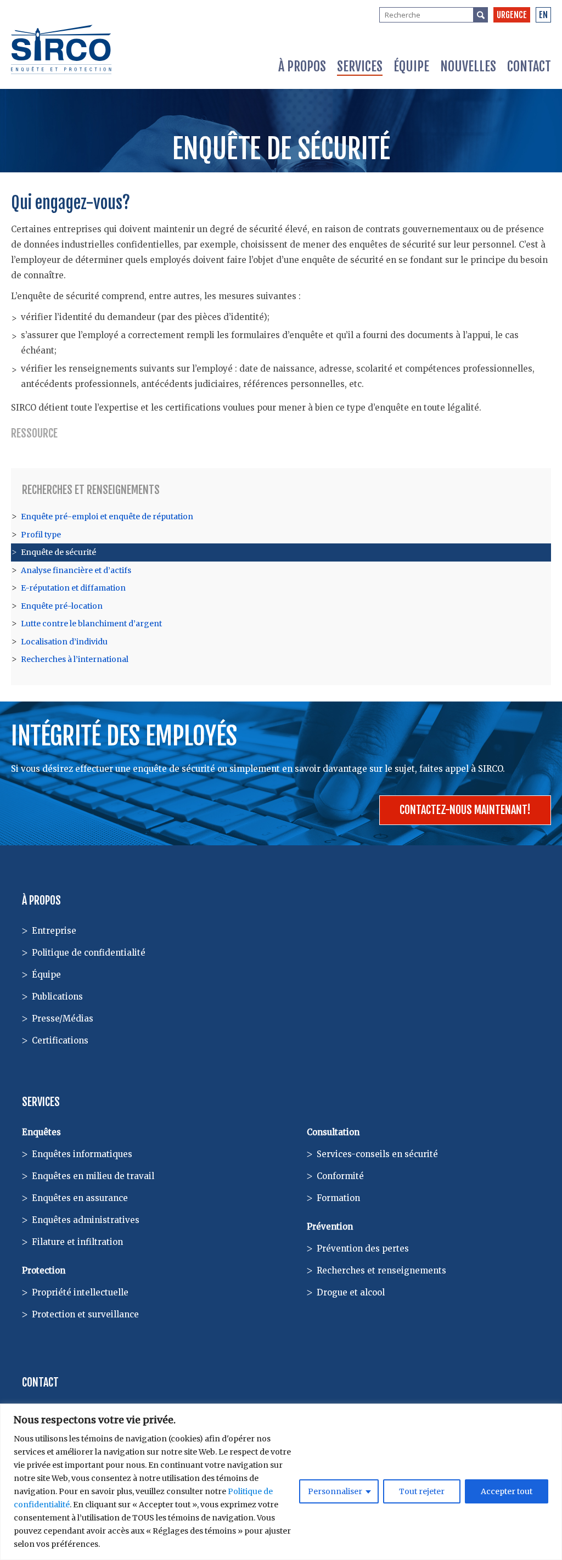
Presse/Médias (62, 1018)
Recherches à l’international (74, 659)
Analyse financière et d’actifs (76, 570)
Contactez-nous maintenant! (465, 810)
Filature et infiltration (77, 1242)
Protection (43, 1270)
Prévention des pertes (363, 1248)
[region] (281, 1482)
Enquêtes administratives (85, 1220)
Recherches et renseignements (91, 490)
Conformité (340, 1176)
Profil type (41, 535)
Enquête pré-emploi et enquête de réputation (107, 516)
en (543, 14)
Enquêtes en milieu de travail (93, 1176)
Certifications (60, 1040)
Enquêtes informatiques (82, 1154)
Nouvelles (468, 66)
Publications (57, 996)
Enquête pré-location (62, 606)
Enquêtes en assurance (80, 1198)
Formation (338, 1198)
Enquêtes (41, 1132)
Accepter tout (506, 1491)
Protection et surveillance (85, 1314)
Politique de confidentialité (88, 952)
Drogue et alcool (351, 1292)
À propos (302, 66)
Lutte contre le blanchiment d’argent (91, 624)
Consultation (333, 1132)
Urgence (512, 14)
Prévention (330, 1226)
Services (360, 66)
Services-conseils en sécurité (377, 1154)
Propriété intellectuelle (80, 1292)
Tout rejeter (422, 1491)
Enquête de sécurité (58, 552)
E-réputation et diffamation (73, 588)
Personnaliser (335, 1491)
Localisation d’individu (64, 642)
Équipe (411, 66)
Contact (529, 66)
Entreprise (54, 930)
